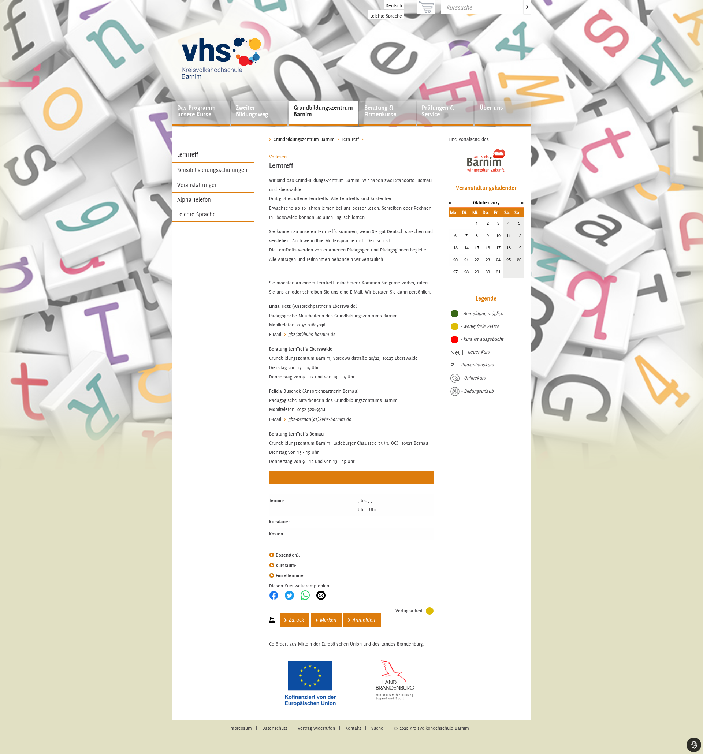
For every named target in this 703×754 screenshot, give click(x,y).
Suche (377, 728)
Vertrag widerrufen (316, 728)
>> (522, 202)
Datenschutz (274, 728)
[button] (278, 157)
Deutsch (394, 5)
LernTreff (187, 154)
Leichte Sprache (386, 16)
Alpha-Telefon (194, 199)
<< (450, 202)
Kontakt (353, 728)
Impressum (240, 728)
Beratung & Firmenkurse (380, 111)
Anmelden (364, 620)
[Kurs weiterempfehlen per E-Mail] (321, 595)
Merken (328, 620)
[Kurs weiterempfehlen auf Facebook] (273, 595)
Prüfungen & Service (438, 111)
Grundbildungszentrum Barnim (323, 111)
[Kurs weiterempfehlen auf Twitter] (289, 595)
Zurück (296, 620)
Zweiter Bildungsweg (252, 111)
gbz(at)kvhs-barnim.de (312, 334)
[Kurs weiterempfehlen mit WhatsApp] (305, 595)
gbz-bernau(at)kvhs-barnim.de (320, 419)
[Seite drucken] (272, 620)
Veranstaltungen (197, 185)
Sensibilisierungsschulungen (212, 170)
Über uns (491, 107)
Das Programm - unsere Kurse (198, 111)
